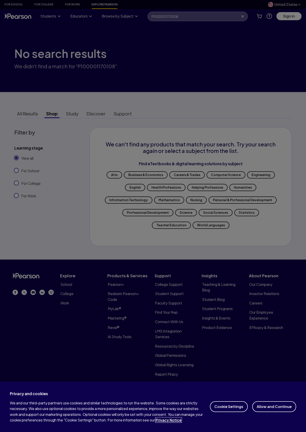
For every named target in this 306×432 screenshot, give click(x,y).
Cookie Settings (228, 406)
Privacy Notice (168, 420)
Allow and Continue (274, 406)
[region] (153, 406)
